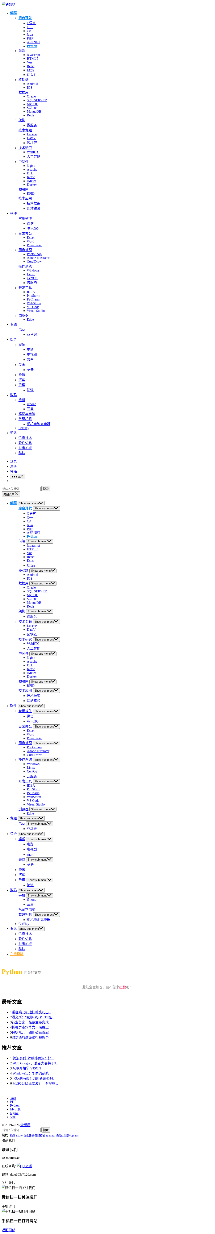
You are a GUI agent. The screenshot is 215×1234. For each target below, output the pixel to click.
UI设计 (32, 74)
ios (77, 1135)
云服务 (32, 283)
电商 (21, 329)
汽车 (21, 380)
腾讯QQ (33, 228)
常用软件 (25, 218)
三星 (30, 409)
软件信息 (25, 443)
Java (30, 34)
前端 (21, 51)
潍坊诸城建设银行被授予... (31, 1037)
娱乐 (21, 344)
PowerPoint (34, 245)
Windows (33, 270)
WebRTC (33, 152)
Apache (32, 169)
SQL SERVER (37, 100)
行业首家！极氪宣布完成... (31, 1022)
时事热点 (25, 448)
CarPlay (23, 428)
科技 (21, 453)
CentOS (32, 278)
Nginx (31, 165)
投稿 (13, 471)
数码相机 (25, 419)
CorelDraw (34, 261)
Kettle (31, 177)
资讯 (13, 433)
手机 (21, 400)
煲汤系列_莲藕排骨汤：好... (33, 1058)
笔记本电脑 (26, 414)
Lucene (32, 134)
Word (30, 241)
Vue (29, 62)
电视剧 (32, 354)
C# (29, 31)
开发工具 (25, 288)
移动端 (23, 80)
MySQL (32, 104)
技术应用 (25, 198)
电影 (30, 349)
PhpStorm (33, 295)
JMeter (31, 181)
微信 (30, 223)
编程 (13, 13)
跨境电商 (68, 1135)
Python (32, 46)
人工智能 (33, 156)
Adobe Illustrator (38, 258)
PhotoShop (34, 254)
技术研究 (25, 148)
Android (32, 84)
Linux (31, 274)
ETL (30, 173)
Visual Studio (36, 310)
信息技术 (25, 438)
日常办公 (25, 233)
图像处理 (25, 250)
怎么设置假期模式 (34, 1135)
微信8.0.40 (16, 1135)
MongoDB (34, 111)
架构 (21, 120)
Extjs (30, 70)
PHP (30, 38)
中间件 (23, 161)
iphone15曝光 (54, 1135)
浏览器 (23, 315)
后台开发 (25, 18)
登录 (13, 461)
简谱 (30, 390)
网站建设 (33, 208)
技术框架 (33, 203)
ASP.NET (33, 42)
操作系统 (25, 266)
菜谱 (30, 370)
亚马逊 (32, 334)
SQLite (32, 107)
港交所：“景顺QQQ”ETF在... (33, 1017)
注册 (13, 466)
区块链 (32, 143)
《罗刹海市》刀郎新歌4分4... (34, 1078)
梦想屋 (25, 1125)
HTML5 (32, 58)
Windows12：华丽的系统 (31, 1073)
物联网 (23, 189)
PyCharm (33, 299)
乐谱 (21, 385)
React (30, 66)
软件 (13, 213)
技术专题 (25, 130)
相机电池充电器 (38, 424)
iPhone (31, 404)
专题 (13, 324)
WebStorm (34, 303)
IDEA (31, 292)
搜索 (46, 488)
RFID (31, 193)
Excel (30, 237)
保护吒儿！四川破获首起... (31, 1032)
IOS (29, 87)
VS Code (33, 307)
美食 (21, 365)
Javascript (33, 55)
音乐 (30, 359)
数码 (13, 395)
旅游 (21, 375)
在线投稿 (17, 954)
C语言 (31, 23)
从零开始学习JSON (27, 1068)
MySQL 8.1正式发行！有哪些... (35, 1083)
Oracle (31, 96)
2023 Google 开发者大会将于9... (36, 1063)
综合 (13, 339)
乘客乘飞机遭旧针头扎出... (31, 1012)
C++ (30, 27)
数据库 (23, 92)
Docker (32, 184)
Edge (30, 319)
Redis (30, 115)
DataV (31, 138)
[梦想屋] (8, 4)
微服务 (32, 125)
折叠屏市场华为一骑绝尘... (31, 1027)
